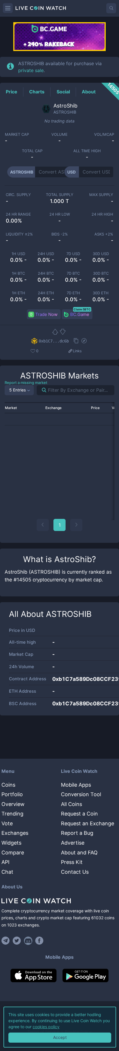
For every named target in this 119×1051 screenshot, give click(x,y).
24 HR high (102, 214)
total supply (59, 195)
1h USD (18, 254)
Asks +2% (103, 234)
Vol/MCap (104, 134)
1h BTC (18, 273)
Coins (8, 785)
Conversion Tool (81, 794)
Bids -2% (59, 234)
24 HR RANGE (18, 214)
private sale (31, 70)
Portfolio (12, 794)
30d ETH (101, 293)
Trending (12, 814)
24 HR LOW (59, 214)
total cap (32, 151)
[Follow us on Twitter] (17, 940)
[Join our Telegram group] (6, 940)
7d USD (73, 254)
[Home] (59, 901)
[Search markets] (42, 390)
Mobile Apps (76, 785)
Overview (13, 804)
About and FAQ (79, 853)
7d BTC (73, 273)
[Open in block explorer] (84, 341)
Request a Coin (79, 814)
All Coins (71, 804)
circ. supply (18, 195)
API (5, 862)
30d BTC (101, 273)
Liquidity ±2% (19, 234)
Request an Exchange (87, 823)
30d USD (101, 254)
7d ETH (73, 293)
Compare (12, 853)
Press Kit (72, 862)
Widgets (11, 843)
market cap (17, 134)
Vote (7, 823)
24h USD (46, 254)
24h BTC (46, 273)
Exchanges (14, 833)
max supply (101, 195)
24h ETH (46, 293)
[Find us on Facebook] (39, 940)
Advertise (72, 843)
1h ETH (18, 293)
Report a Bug (77, 833)
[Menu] (8, 8)
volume (59, 134)
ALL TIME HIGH (87, 151)
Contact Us (75, 872)
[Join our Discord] (28, 940)
